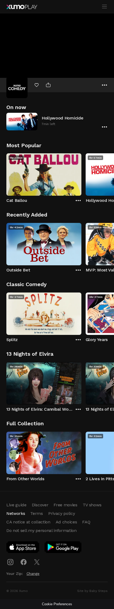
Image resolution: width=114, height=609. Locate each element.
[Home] (21, 7)
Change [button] (33, 573)
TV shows (92, 504)
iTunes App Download (23, 548)
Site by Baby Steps (92, 591)
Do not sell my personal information (41, 530)
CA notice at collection (28, 521)
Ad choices (66, 521)
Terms (36, 513)
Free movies (65, 504)
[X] (37, 562)
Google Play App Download (63, 548)
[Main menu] (104, 6)
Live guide (16, 504)
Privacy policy (61, 513)
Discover (40, 504)
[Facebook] (24, 562)
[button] (57, 121)
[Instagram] (10, 562)
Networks (15, 513)
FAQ (86, 521)
